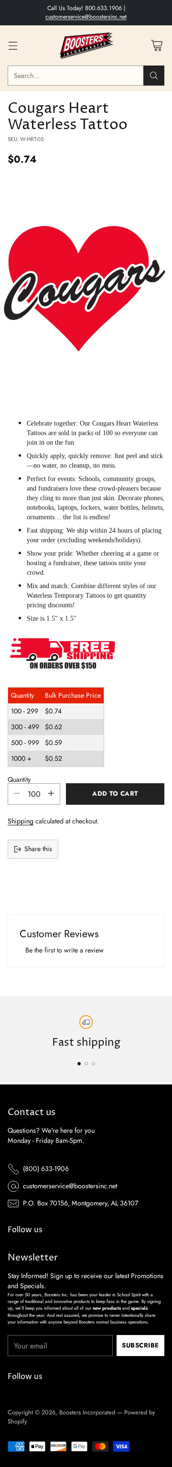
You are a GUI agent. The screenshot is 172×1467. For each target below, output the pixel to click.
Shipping (20, 821)
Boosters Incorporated (87, 1412)
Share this (38, 849)
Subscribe (140, 1345)
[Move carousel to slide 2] (86, 1063)
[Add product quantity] (51, 794)
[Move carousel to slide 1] (79, 1063)
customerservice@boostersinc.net (86, 16)
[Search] (153, 76)
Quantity (19, 779)
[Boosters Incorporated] (86, 45)
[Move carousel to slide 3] (93, 1063)
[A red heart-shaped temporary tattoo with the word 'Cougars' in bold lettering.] (86, 290)
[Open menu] (12, 45)
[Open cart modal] (156, 45)
